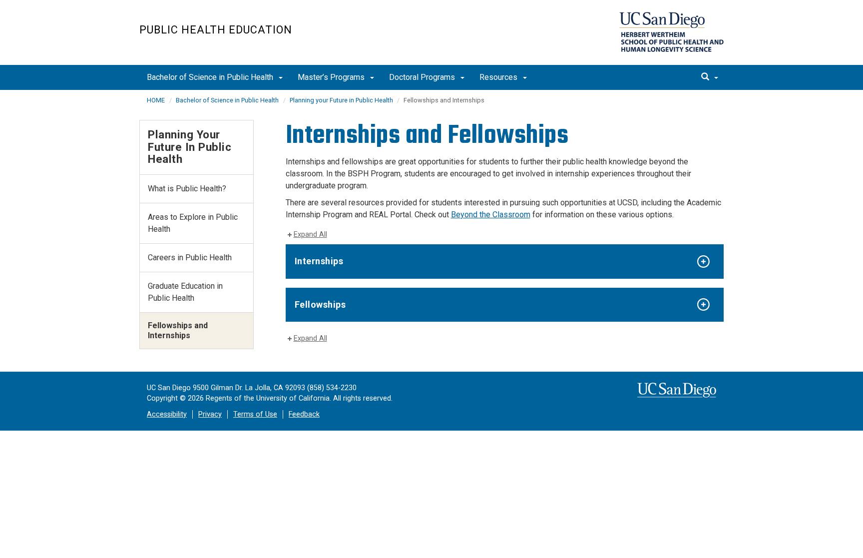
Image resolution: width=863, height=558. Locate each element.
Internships (319, 261)
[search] (710, 77)
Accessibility (167, 414)
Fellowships (320, 304)
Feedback (304, 414)
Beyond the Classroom (490, 214)
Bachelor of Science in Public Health (211, 77)
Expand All (310, 234)
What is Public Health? (187, 188)
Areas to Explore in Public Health (193, 223)
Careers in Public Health (190, 257)
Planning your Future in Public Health (342, 100)
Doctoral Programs (423, 77)
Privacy (210, 414)
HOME (156, 100)
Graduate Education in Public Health (185, 292)
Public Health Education (215, 29)
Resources (499, 77)
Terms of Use (255, 414)
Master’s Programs (332, 77)
